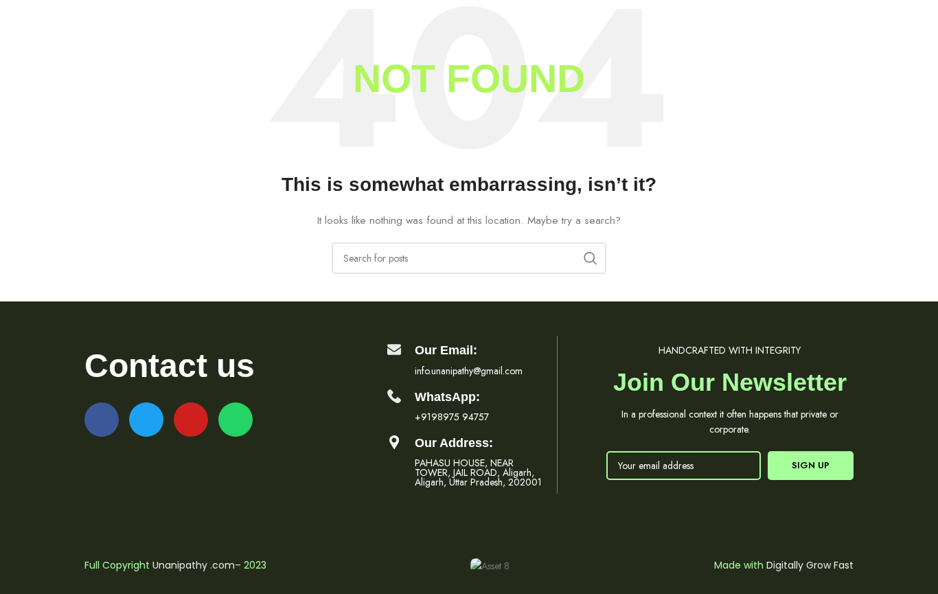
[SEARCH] (590, 258)
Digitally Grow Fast (810, 565)
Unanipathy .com (193, 565)
